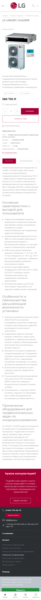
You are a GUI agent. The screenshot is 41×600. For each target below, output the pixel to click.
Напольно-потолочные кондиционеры (18, 551)
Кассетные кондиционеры (13, 558)
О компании (7, 533)
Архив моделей (8, 565)
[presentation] (38, 161)
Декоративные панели (11, 562)
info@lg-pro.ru (11, 520)
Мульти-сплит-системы (11, 548)
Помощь (6, 572)
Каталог (5, 540)
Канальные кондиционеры (13, 555)
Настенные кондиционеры (13, 545)
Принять (20, 590)
